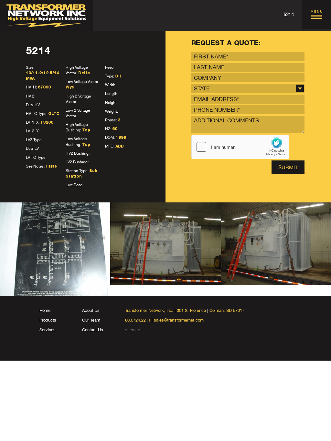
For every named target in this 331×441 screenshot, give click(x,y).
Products (47, 320)
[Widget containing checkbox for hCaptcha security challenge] (240, 147)
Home (44, 310)
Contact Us (92, 329)
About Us (91, 310)
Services (47, 329)
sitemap (132, 329)
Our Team (91, 320)
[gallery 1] (55, 249)
